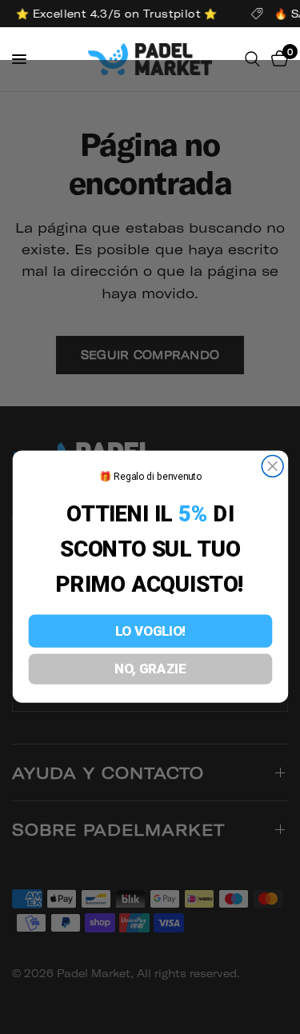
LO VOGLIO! (149, 631)
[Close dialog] (272, 466)
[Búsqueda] (252, 59)
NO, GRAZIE (150, 669)
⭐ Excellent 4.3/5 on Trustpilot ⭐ (115, 13)
